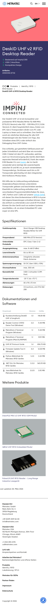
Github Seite (39, 194)
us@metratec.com (9, 544)
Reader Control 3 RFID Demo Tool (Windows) (15, 324)
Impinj (23, 162)
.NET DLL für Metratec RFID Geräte (15, 364)
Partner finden (8, 580)
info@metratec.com (10, 521)
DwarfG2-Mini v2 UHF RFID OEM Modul (19, 415)
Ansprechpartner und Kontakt (14, 552)
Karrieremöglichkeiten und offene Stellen (19, 560)
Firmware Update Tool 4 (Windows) (15, 350)
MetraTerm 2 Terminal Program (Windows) (14, 331)
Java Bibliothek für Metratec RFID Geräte (15, 371)
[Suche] (31, 4)
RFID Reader (7, 89)
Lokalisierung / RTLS (10, 570)
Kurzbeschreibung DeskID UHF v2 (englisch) (16, 317)
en (36, 4)
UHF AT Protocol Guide (15, 344)
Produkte (14, 86)
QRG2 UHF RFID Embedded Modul (17, 447)
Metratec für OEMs (10, 575)
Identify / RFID (27, 86)
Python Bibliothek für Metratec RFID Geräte (15, 357)
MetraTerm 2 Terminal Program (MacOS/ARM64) (16, 338)
